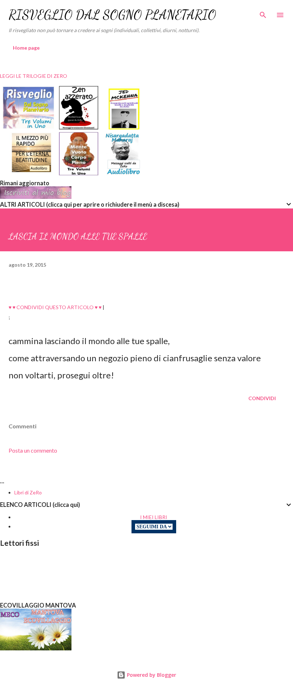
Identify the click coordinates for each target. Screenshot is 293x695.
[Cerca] (263, 13)
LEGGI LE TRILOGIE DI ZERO (33, 76)
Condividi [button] (262, 398)
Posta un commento (33, 450)
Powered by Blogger (150, 674)
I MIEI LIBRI (153, 517)
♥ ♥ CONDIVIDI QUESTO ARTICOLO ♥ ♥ (55, 307)
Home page (26, 48)
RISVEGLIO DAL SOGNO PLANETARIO (112, 14)
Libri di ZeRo (28, 492)
